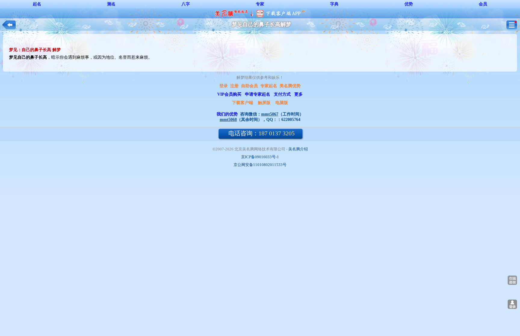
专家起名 (268, 86)
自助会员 (249, 86)
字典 (334, 4)
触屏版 (264, 102)
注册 (234, 86)
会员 (483, 4)
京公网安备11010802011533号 (260, 164)
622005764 (290, 119)
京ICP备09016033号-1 (260, 157)
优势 (408, 4)
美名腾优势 (290, 86)
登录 (223, 86)
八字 (185, 4)
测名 (111, 4)
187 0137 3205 (261, 133)
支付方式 (282, 94)
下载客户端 (242, 102)
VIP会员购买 (229, 94)
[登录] (512, 304)
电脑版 (281, 102)
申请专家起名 (257, 94)
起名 (37, 4)
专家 (260, 4)
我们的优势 (227, 114)
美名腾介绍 (298, 149)
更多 (298, 94)
